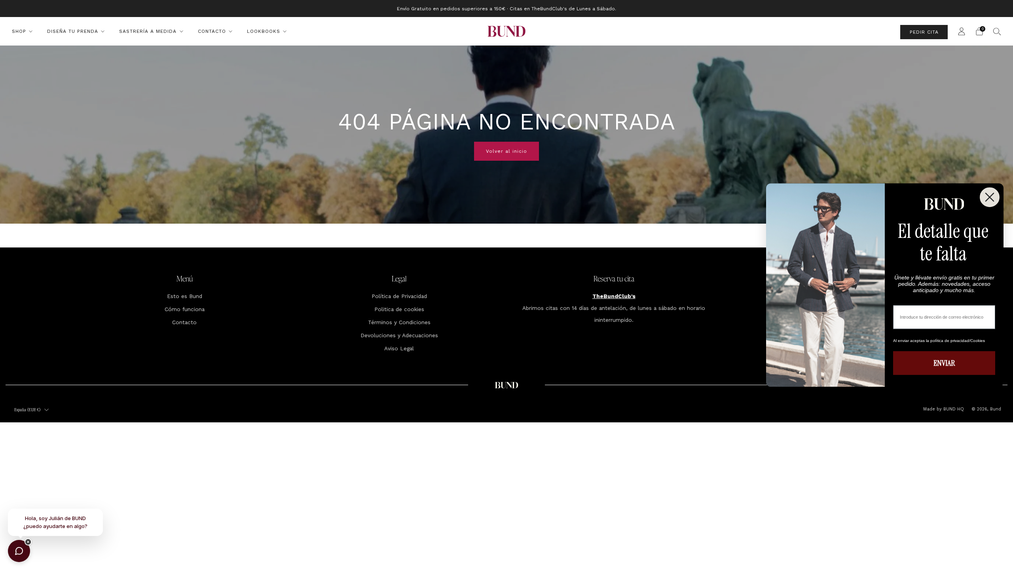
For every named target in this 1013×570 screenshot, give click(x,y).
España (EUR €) (27, 410)
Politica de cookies (399, 309)
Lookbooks (263, 31)
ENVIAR (944, 363)
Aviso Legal (399, 348)
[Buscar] (997, 31)
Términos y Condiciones (399, 322)
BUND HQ (953, 409)
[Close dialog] (990, 197)
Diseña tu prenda (72, 31)
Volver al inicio (506, 151)
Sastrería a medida (147, 31)
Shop (19, 31)
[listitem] (506, 8)
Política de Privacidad (399, 296)
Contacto (212, 31)
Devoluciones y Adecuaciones (399, 335)
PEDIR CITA (924, 32)
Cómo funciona (185, 309)
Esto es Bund (184, 296)
